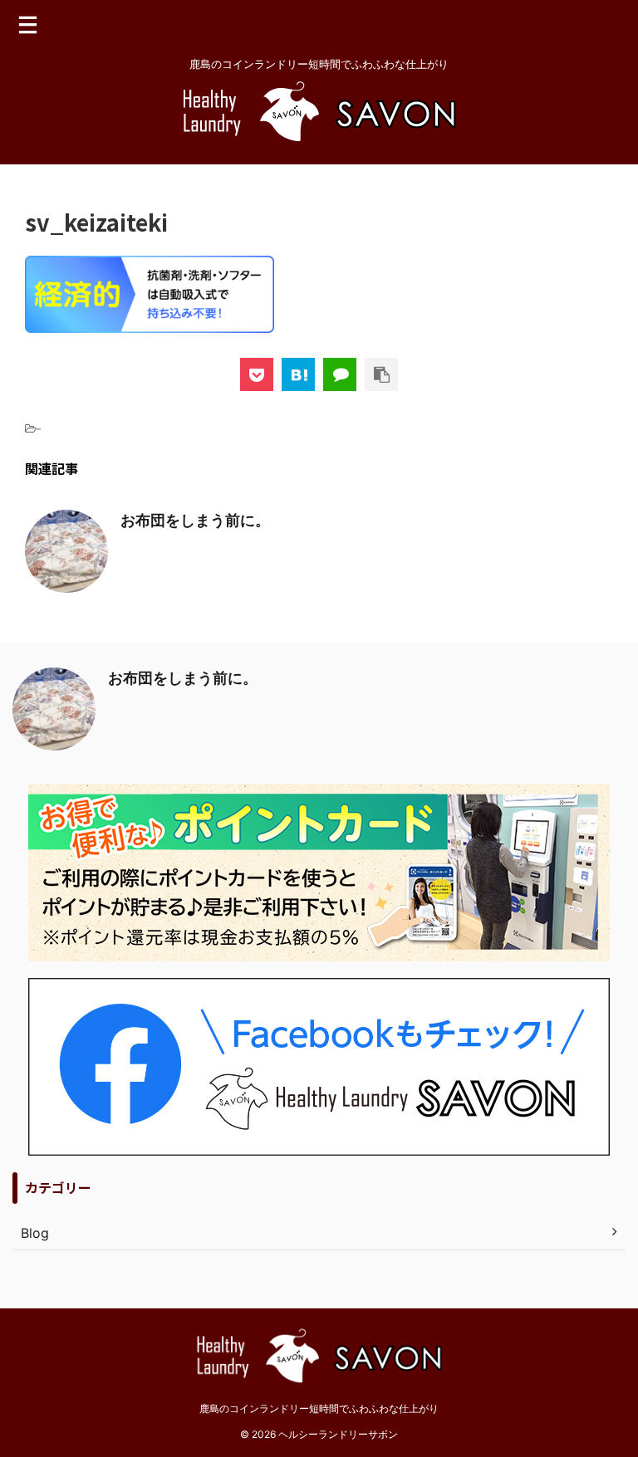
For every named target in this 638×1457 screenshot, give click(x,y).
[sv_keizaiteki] (298, 374)
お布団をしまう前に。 (195, 520)
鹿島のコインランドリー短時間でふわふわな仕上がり (319, 1408)
